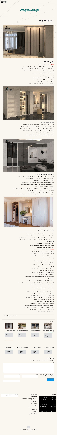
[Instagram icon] (25, 431)
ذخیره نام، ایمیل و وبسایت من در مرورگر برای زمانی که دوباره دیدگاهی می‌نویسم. (47, 375)
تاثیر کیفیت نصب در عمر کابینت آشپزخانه (36, 330)
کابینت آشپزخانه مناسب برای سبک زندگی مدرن (22, 330)
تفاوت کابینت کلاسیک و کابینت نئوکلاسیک (49, 347)
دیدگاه (52, 362)
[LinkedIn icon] (27, 431)
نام (19, 374)
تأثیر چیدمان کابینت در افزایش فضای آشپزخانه (22, 347)
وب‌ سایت (18, 379)
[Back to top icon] (28, 427)
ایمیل (37, 374)
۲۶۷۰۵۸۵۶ (35, 403)
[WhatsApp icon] (31, 431)
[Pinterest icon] (26, 431)
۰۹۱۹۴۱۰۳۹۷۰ (30, 407)
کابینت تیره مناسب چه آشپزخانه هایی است (36, 347)
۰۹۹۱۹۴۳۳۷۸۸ (35, 407)
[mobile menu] (2, 2)
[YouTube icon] (28, 431)
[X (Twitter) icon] (30, 431)
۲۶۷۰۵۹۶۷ (31, 403)
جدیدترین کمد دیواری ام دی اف (11, 330)
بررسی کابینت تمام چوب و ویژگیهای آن (10, 347)
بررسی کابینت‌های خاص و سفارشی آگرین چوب (48, 331)
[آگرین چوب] (4, 1)
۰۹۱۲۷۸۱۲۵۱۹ (35, 411)
